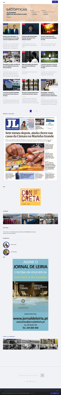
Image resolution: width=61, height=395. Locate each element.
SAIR (55, 1)
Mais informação (32, 393)
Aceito (55, 393)
